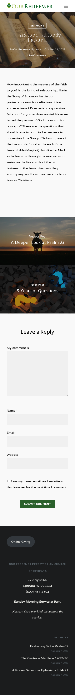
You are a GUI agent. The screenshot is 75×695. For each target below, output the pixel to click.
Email (12, 433)
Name (12, 411)
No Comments (37, 55)
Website (12, 455)
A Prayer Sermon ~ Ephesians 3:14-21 (40, 670)
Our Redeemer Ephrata (27, 49)
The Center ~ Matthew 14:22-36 (44, 658)
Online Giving (20, 542)
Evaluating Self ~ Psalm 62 (49, 646)
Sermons (37, 25)
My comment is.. (18, 348)
